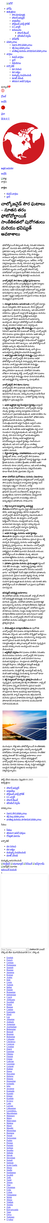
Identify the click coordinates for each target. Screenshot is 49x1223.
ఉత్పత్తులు (11, 11)
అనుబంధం (16, 30)
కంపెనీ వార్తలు (18, 57)
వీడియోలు (16, 63)
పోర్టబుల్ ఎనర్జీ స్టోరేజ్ (21, 24)
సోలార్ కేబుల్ (23, 33)
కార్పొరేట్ (10, 66)
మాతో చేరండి (17, 78)
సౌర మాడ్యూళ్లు (18, 14)
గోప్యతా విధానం (13, 836)
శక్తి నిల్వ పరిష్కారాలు (21, 48)
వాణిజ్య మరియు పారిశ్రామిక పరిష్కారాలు (29, 51)
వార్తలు (9, 54)
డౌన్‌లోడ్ (15, 39)
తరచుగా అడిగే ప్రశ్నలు (21, 81)
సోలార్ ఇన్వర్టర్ (18, 17)
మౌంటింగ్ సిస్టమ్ (24, 36)
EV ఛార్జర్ (16, 27)
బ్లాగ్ (14, 60)
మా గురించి (17, 69)
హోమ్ (9, 8)
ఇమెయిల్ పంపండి (9, 869)
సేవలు (9, 830)
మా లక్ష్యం (16, 72)
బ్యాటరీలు (16, 20)
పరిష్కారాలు (12, 42)
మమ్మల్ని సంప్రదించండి (21, 75)
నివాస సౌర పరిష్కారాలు (22, 45)
